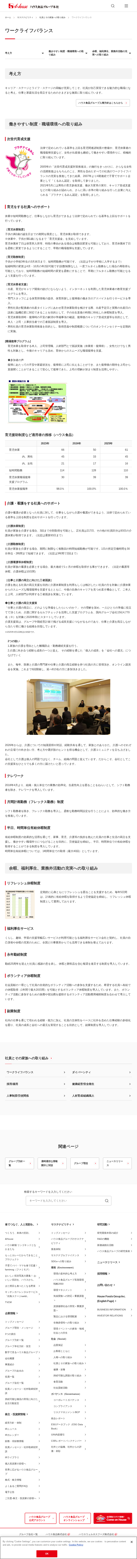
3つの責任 (10, 1334)
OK (46, 1553)
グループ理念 (81, 1163)
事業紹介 (9, 1364)
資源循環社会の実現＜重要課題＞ (68, 1308)
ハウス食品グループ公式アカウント (39, 1518)
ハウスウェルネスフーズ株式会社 (97, 1534)
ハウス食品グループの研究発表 (113, 1251)
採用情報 (102, 1273)
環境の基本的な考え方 (65, 1273)
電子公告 (9, 1492)
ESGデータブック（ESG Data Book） (67, 1426)
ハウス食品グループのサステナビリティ (67, 1241)
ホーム (8, 17)
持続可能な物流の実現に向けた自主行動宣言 (21, 1401)
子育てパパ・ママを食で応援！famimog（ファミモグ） (21, 1267)
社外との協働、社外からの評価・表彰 (66, 1448)
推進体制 (55, 1249)
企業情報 (10, 1313)
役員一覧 (9, 1376)
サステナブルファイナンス (65, 1255)
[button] (126, 6)
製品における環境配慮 (65, 1316)
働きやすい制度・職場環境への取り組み (66, 53)
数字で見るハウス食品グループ (21, 1352)
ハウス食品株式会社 (57, 1534)
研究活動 (102, 1224)
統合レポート (58, 1418)
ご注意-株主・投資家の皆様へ (20, 1498)
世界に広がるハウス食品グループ (21, 1471)
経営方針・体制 (13, 1422)
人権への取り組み (62, 1357)
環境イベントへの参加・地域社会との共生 (68, 1330)
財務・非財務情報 (14, 1441)
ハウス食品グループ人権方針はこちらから (101, 102)
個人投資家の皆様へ (15, 1463)
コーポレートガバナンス (66, 1400)
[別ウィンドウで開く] (113, 1518)
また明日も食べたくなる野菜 (20, 1286)
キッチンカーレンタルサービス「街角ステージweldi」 (21, 1294)
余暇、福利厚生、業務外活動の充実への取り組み (109, 53)
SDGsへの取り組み (61, 1261)
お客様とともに (61, 1351)
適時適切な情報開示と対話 (49, 1163)
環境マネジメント (62, 1290)
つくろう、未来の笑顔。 (18, 1233)
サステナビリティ (25, 17)
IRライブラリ (12, 1457)
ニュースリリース (115, 1163)
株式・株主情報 (13, 1479)
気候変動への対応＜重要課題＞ (68, 1298)
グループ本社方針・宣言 (18, 1346)
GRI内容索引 (58, 1434)
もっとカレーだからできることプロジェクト (21, 1257)
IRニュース (11, 1429)
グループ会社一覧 (14, 1383)
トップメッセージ (14, 1321)
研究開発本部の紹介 (107, 1233)
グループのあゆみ (14, 1370)
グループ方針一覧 (17, 1163)
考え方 (8, 53)
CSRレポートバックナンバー (66, 1440)
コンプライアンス (62, 1406)
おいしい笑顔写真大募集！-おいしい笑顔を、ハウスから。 (20, 1277)
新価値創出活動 (105, 1245)
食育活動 (58, 1381)
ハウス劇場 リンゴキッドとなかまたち (20, 1247)
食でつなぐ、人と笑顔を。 (20, 1224)
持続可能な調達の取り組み (67, 1375)
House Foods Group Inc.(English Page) (111, 1299)
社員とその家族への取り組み (52, 17)
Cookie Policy (76, 1545)
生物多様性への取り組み (66, 1322)
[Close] (131, 1542)
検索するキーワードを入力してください (48, 1191)
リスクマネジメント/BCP (66, 1412)
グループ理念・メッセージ (19, 1327)
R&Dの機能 (103, 1239)
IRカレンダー (12, 1435)
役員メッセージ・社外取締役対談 (21, 1391)
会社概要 (9, 1358)
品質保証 (58, 1345)
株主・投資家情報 (15, 1414)
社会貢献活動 (60, 1387)
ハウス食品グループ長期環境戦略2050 (68, 1281)
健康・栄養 (59, 1369)
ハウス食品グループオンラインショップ (74, 1518)
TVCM (8, 1302)
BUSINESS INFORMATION (111, 1309)
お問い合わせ (104, 1285)
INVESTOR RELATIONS (110, 1315)
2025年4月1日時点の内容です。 (20, 632)
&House (9, 1239)
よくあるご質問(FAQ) (16, 1486)
